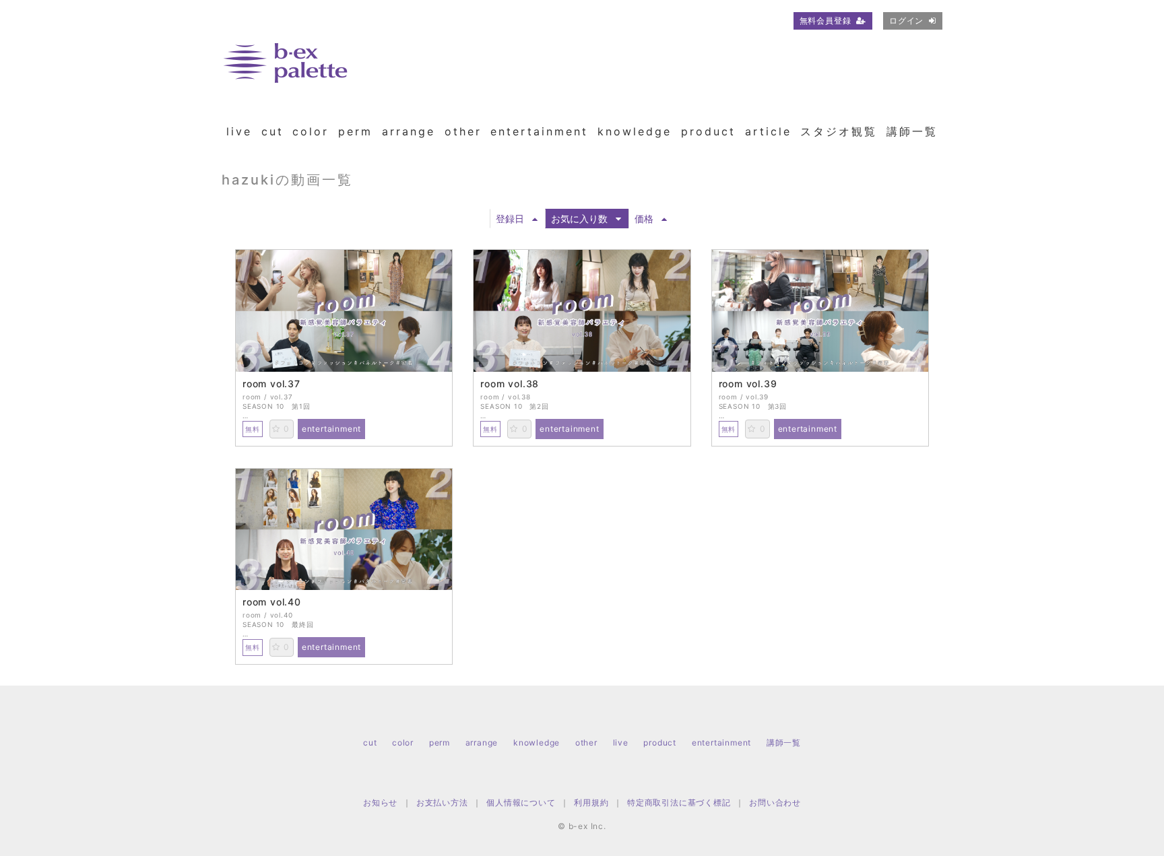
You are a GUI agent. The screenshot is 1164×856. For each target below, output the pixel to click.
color (310, 131)
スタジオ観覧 (838, 131)
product (708, 131)
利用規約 (591, 802)
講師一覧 (912, 131)
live (239, 131)
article (768, 131)
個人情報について (520, 802)
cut (272, 131)
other (463, 131)
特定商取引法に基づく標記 (679, 802)
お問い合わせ (775, 802)
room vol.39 (748, 383)
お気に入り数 (579, 218)
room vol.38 (509, 383)
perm (355, 131)
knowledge (634, 131)
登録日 (510, 218)
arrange (408, 131)
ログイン (906, 20)
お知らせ (380, 802)
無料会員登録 (825, 20)
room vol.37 (271, 383)
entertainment (539, 131)
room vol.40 (272, 602)
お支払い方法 (442, 802)
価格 (644, 218)
